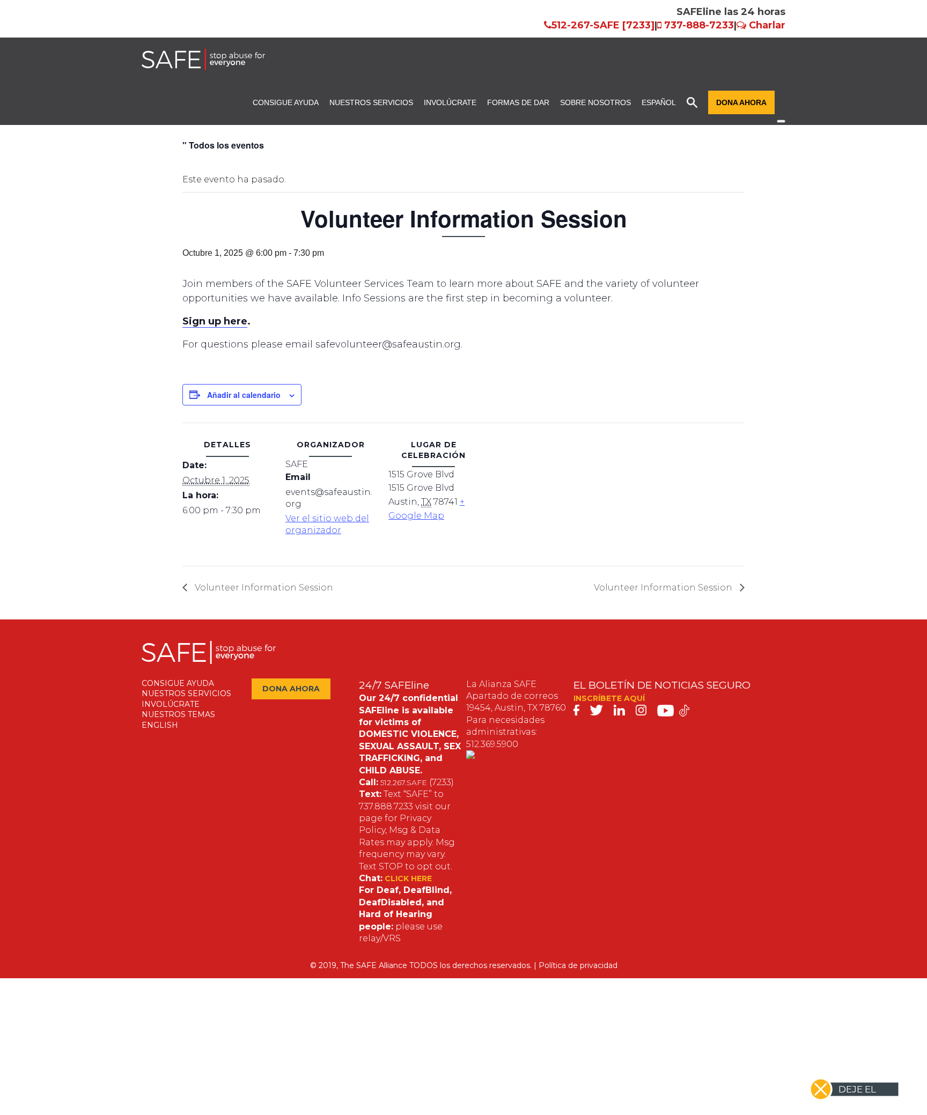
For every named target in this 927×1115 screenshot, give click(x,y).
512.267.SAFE (403, 782)
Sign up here (214, 321)
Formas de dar (518, 102)
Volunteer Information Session (263, 587)
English (160, 725)
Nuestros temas (178, 714)
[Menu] (781, 121)
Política (552, 965)
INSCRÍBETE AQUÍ (609, 698)
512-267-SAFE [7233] (602, 25)
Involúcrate (450, 102)
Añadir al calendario (244, 394)
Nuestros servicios (371, 102)
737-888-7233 (699, 25)
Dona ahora (741, 102)
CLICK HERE (408, 878)
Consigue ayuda (286, 102)
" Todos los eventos (223, 145)
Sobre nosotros (595, 102)
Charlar (767, 25)
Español (659, 102)
